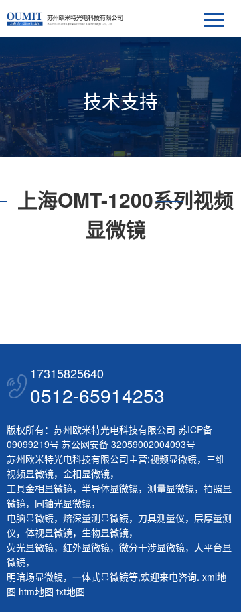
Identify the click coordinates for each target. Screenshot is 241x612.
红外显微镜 (86, 547)
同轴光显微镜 (63, 503)
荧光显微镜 (30, 547)
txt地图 (70, 591)
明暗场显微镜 (35, 576)
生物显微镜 (105, 532)
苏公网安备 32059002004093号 (127, 444)
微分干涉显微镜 (152, 547)
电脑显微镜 (30, 517)
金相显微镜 (86, 473)
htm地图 (36, 591)
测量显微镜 (170, 488)
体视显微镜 (48, 532)
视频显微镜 (173, 458)
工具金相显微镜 (39, 488)
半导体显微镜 (110, 488)
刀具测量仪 (161, 517)
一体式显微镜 (100, 576)
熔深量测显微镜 (96, 517)
